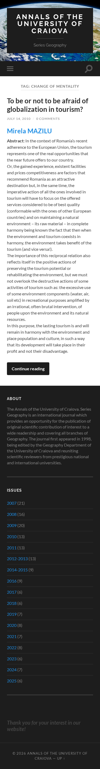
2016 (12, 580)
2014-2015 (17, 569)
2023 (12, 658)
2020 (12, 625)
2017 (12, 591)
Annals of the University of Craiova (50, 23)
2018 (12, 603)
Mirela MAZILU (29, 131)
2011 (12, 547)
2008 (12, 514)
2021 (12, 636)
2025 (12, 680)
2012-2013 (17, 558)
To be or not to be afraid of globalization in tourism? (47, 104)
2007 (12, 502)
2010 (12, 536)
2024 (12, 669)
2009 (12, 525)
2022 (12, 647)
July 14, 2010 (19, 119)
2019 (12, 614)
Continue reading (28, 368)
